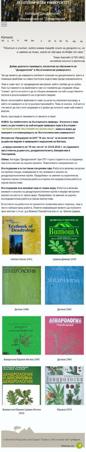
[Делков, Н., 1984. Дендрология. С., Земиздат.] (64, 335)
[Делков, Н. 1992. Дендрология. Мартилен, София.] (64, 285)
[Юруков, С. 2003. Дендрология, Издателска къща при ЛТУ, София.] (64, 385)
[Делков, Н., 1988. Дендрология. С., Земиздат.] (21, 285)
